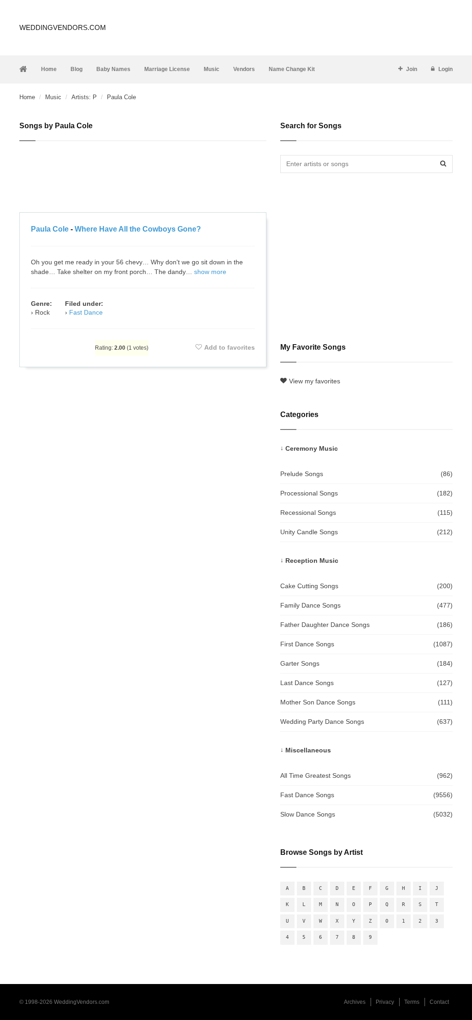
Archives (355, 1002)
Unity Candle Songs (366, 532)
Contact (439, 1002)
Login (445, 69)
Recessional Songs (366, 512)
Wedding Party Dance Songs (366, 721)
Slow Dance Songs (366, 814)
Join (411, 69)
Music (211, 69)
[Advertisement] (142, 178)
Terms (411, 1002)
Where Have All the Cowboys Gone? (138, 229)
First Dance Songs (366, 644)
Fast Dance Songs (366, 795)
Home (49, 69)
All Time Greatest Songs (366, 775)
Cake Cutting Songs (366, 586)
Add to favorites (229, 347)
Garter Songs (366, 663)
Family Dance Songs (366, 605)
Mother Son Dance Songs (366, 702)
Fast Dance (86, 312)
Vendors (244, 69)
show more (210, 271)
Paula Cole (50, 229)
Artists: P (84, 97)
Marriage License (167, 69)
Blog (77, 69)
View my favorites (314, 381)
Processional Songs (366, 493)
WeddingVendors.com (62, 27)
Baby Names (113, 69)
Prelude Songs (366, 473)
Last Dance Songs (366, 682)
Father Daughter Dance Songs (366, 624)
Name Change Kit (292, 69)
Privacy (385, 1002)
